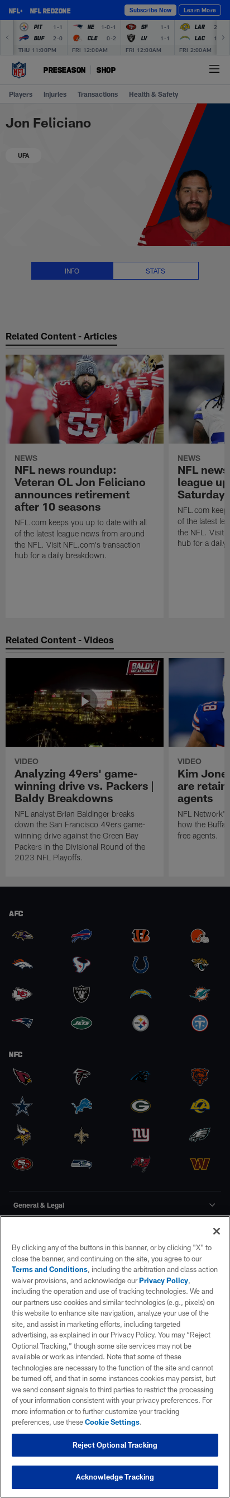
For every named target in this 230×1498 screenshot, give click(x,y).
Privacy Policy (163, 1280)
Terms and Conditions (50, 1269)
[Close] (216, 1231)
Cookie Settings (112, 1421)
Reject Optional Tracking (115, 1444)
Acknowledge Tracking (115, 1476)
